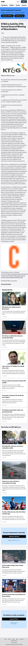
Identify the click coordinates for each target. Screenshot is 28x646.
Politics (12, 5)
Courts (18, 5)
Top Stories (4, 5)
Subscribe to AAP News (7, 15)
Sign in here (18, 540)
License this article (6, 284)
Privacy (9, 639)
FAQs (13, 639)
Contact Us (22, 639)
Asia (3, 33)
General (24, 5)
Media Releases (14, 640)
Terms (5, 639)
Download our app (19, 15)
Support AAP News (14, 619)
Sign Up (24, 1)
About (17, 639)
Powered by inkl (14, 642)
